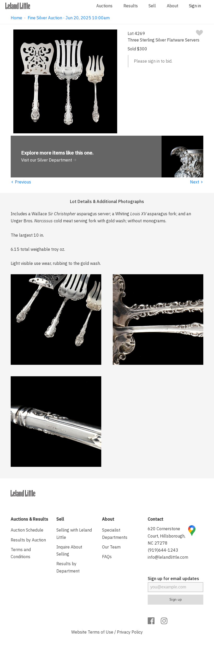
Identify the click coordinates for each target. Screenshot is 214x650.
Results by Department (68, 567)
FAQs (107, 556)
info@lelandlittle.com (168, 557)
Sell (152, 5)
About (172, 5)
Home (16, 17)
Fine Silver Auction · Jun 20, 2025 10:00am (69, 17)
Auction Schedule (27, 530)
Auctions (104, 5)
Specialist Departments (114, 533)
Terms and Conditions (21, 553)
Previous (21, 181)
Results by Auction (28, 539)
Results (130, 5)
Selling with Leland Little (74, 533)
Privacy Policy (130, 632)
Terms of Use (100, 632)
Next (196, 181)
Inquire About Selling (69, 550)
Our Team (111, 547)
